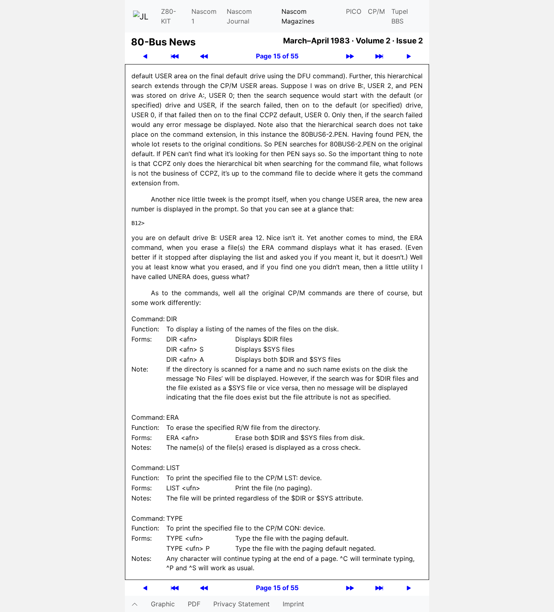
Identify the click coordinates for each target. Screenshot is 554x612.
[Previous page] (145, 56)
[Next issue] (350, 56)
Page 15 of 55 (277, 56)
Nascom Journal (239, 16)
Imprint (293, 604)
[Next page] (409, 56)
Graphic (163, 604)
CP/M (376, 11)
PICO (353, 11)
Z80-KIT (168, 16)
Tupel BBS (399, 16)
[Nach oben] (134, 604)
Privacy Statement (241, 604)
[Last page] (379, 56)
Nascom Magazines (297, 16)
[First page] (175, 56)
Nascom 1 (204, 16)
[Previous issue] (204, 56)
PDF (194, 604)
